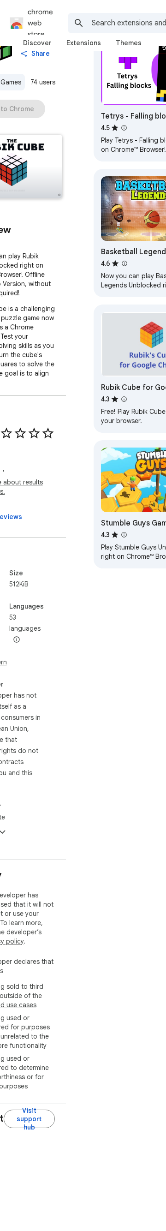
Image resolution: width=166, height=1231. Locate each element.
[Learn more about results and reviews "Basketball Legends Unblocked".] (124, 263)
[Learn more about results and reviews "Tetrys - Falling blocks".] (124, 128)
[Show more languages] (16, 639)
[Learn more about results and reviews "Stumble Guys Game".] (124, 535)
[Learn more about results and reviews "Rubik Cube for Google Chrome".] (124, 399)
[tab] (37, 43)
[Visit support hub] (29, 1119)
